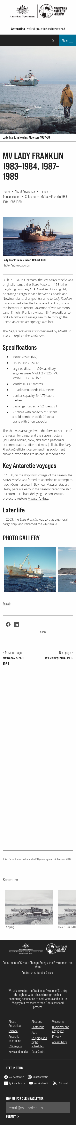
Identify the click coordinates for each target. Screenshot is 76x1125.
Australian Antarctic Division (38, 972)
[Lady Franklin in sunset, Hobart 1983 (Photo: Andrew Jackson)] (38, 236)
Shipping (30, 196)
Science (13, 1031)
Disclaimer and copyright (60, 1029)
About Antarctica (25, 191)
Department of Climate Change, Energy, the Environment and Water (38, 965)
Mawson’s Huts (38, 498)
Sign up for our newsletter (25, 1098)
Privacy (56, 1036)
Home (6, 191)
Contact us (38, 1027)
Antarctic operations (15, 1038)
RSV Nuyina (15, 1046)
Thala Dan (37, 336)
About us (37, 1021)
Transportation (11, 196)
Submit (11, 1117)
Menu (65, 40)
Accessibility (59, 1042)
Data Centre (38, 1051)
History (44, 191)
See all (6, 604)
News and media (18, 1051)
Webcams (58, 1021)
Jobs (34, 1032)
